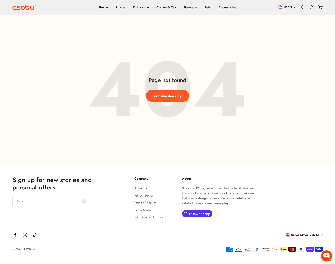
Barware (190, 7)
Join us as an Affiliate (148, 217)
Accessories (227, 7)
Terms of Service (145, 203)
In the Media (142, 210)
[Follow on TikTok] (34, 235)
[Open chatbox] (326, 255)
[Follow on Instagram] (25, 235)
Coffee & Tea (166, 7)
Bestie (103, 7)
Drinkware (141, 7)
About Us (140, 188)
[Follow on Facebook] (15, 235)
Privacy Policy (143, 195)
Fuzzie (120, 7)
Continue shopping (167, 96)
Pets (208, 7)
